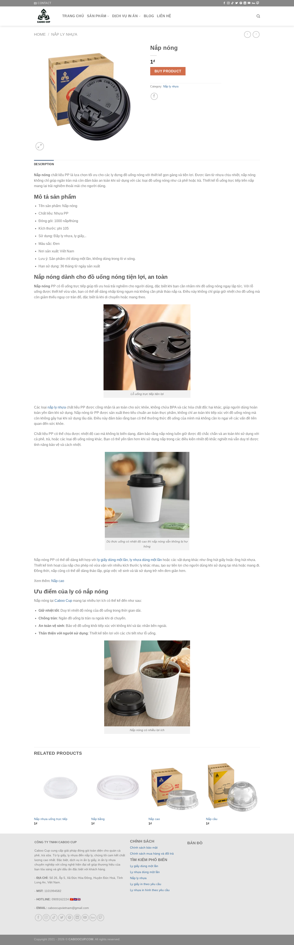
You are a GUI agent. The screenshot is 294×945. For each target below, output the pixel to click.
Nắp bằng (98, 819)
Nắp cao (57, 581)
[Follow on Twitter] (236, 3)
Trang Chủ (73, 16)
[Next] (258, 797)
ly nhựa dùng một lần (146, 560)
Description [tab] (44, 164)
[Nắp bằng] (117, 787)
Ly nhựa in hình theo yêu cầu (150, 890)
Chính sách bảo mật (144, 847)
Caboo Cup (63, 600)
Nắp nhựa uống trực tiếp (50, 819)
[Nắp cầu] (232, 787)
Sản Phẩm (96, 16)
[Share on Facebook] (154, 96)
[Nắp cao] (175, 787)
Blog (149, 16)
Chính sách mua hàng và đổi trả (152, 853)
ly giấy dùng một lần (112, 560)
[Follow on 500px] (253, 3)
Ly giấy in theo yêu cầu (145, 884)
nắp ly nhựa (57, 407)
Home (40, 34)
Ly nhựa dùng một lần (145, 872)
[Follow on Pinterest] (241, 3)
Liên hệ (164, 16)
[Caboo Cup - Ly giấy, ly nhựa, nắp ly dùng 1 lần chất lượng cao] (45, 16)
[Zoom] (40, 146)
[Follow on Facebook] (224, 3)
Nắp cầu (211, 819)
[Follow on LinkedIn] (245, 3)
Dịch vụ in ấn (125, 16)
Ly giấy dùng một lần (144, 866)
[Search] (258, 16)
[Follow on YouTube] (249, 3)
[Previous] (34, 797)
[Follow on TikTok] (232, 3)
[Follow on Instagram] (228, 3)
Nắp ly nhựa (64, 34)
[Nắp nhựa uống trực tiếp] (60, 787)
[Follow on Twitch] (258, 3)
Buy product (168, 71)
